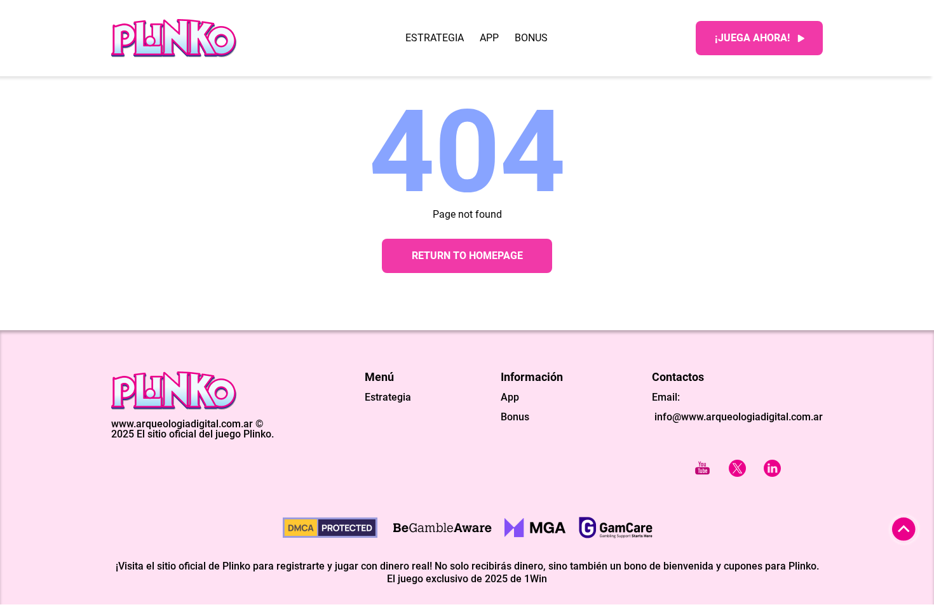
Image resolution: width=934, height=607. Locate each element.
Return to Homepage (467, 256)
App (489, 38)
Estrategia (434, 38)
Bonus (531, 38)
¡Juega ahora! (752, 38)
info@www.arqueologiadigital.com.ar (737, 417)
